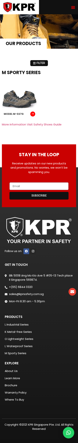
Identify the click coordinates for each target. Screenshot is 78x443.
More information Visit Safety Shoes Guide (32, 124)
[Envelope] (72, 292)
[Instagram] (33, 251)
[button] (73, 7)
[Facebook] (26, 251)
